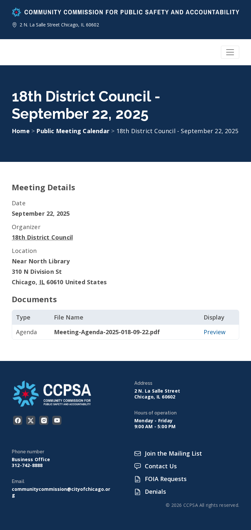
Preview (215, 332)
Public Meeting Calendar (73, 131)
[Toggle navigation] (230, 52)
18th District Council (42, 237)
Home (21, 131)
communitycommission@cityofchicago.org (61, 492)
